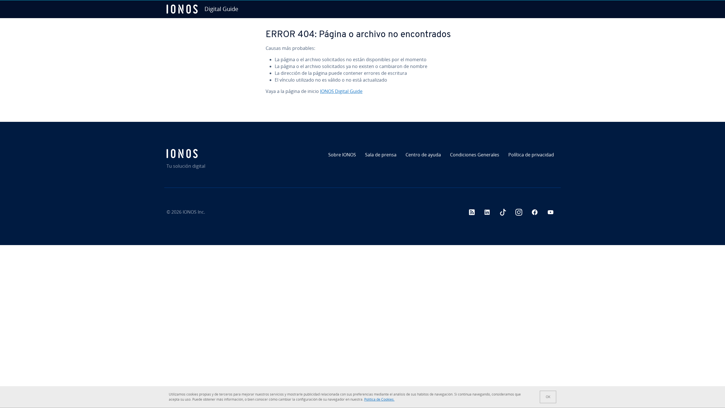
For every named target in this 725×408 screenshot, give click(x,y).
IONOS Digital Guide (341, 91)
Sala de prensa (380, 155)
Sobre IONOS (342, 155)
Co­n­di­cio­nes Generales (474, 155)
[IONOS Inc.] (214, 153)
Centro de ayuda (423, 155)
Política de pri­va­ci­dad (531, 155)
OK (548, 396)
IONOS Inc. (194, 212)
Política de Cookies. (379, 399)
